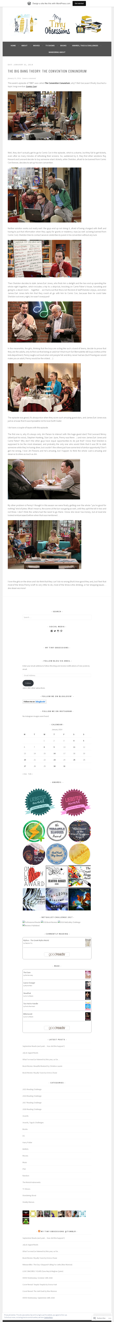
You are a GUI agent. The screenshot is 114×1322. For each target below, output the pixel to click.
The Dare (26, 972)
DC (24, 1136)
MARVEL (26, 1149)
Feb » (30, 774)
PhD (24, 1169)
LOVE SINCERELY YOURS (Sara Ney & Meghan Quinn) (43, 1271)
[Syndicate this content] (39, 1231)
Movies (36, 45)
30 (54, 766)
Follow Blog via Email (57, 661)
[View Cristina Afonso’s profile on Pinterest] (61, 631)
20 (25, 760)
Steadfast (27, 993)
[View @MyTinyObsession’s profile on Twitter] (55, 631)
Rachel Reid (28, 986)
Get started (79, 3)
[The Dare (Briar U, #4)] (88, 978)
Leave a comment (29, 78)
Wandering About (57, 52)
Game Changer (29, 983)
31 (64, 766)
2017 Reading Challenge (32, 1102)
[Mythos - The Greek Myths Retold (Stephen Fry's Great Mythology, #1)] (88, 946)
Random (26, 1175)
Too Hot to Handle (30, 1003)
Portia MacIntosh (30, 1006)
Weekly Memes (28, 1202)
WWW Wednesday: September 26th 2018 (39, 1298)
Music (25, 1162)
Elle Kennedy (29, 975)
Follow (28, 683)
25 (74, 760)
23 (54, 760)
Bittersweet (27, 1014)
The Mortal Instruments (31, 1182)
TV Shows (50, 45)
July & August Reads (30, 1053)
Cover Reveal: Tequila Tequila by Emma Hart (40, 1284)
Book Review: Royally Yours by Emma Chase (40, 1072)
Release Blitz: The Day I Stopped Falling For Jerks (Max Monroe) (47, 1264)
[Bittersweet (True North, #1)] (88, 1020)
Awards (25, 1116)
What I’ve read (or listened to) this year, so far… (41, 1059)
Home (13, 45)
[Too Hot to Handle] (88, 1009)
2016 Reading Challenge (32, 1096)
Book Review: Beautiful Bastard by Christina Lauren (42, 1066)
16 (54, 753)
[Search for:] (57, 617)
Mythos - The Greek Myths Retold (36, 940)
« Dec (25, 774)
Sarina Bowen (29, 996)
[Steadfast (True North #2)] (88, 999)
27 (25, 766)
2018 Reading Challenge (32, 1109)
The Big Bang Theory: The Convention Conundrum (47, 70)
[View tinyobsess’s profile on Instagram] (58, 631)
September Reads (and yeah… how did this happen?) (44, 1046)
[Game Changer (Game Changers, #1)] (88, 989)
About (24, 45)
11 (74, 747)
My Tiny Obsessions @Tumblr (58, 1231)
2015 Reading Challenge (32, 1089)
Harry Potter (27, 1142)
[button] (40, 803)
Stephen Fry (28, 943)
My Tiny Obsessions (57, 647)
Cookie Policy (48, 1317)
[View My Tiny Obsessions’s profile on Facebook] (52, 631)
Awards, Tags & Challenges (85, 45)
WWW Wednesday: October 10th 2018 (38, 1278)
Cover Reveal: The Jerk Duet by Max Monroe (40, 1291)
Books (63, 45)
